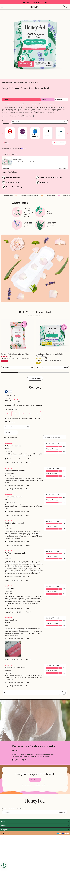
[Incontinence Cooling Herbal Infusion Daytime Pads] (52, 335)
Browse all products (35, 315)
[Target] (9, 130)
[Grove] (60, 130)
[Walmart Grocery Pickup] (35, 130)
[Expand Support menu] (68, 829)
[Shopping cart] (66, 7)
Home (4, 82)
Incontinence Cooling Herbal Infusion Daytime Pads (49, 355)
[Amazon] (47, 130)
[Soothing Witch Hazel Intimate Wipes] (17, 335)
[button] (3, 133)
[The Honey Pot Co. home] (35, 801)
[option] (10, 133)
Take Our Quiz (35, 779)
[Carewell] (22, 130)
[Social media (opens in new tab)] (1, 833)
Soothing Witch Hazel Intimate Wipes (15, 354)
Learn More (18, 760)
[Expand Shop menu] (68, 821)
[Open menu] (2, 7)
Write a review (24, 94)
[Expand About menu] (68, 825)
